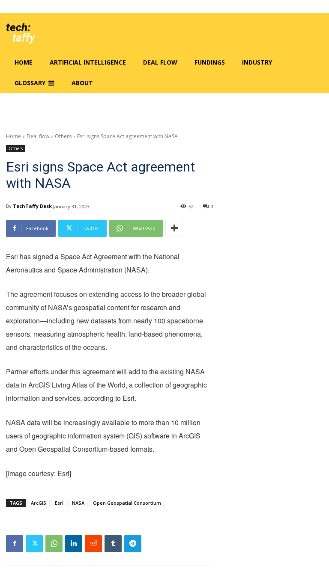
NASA (78, 503)
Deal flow (38, 136)
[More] (174, 228)
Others (63, 136)
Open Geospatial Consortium (127, 503)
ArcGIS (38, 503)
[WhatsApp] (54, 543)
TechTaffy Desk (32, 206)
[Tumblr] (113, 543)
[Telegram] (132, 543)
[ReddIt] (93, 543)
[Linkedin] (73, 543)
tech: (18, 27)
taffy (23, 37)
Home (13, 136)
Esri (59, 503)
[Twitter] (34, 543)
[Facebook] (14, 543)
